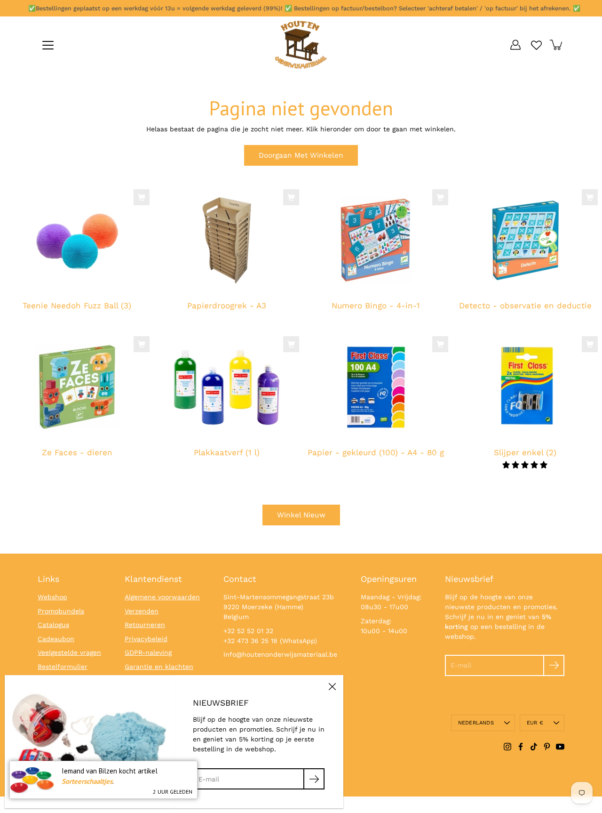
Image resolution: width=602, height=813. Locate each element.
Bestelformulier (62, 666)
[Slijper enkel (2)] (525, 387)
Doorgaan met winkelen (301, 155)
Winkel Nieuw (301, 515)
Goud (273, 480)
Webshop (52, 597)
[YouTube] (560, 746)
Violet (235, 480)
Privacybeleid (146, 639)
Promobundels (61, 611)
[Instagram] (507, 746)
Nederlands (476, 723)
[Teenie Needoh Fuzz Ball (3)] (77, 240)
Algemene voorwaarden (162, 597)
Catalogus (53, 624)
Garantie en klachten (159, 666)
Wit (170, 480)
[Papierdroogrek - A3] (226, 240)
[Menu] (48, 45)
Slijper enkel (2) (525, 452)
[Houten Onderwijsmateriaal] (301, 44)
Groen (207, 480)
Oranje (226, 480)
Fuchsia (254, 480)
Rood (188, 480)
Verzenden (141, 611)
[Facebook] (520, 746)
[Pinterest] (547, 746)
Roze (245, 480)
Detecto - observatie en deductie (525, 306)
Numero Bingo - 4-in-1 (376, 306)
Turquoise (264, 480)
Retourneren (145, 624)
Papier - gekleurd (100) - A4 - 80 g (376, 452)
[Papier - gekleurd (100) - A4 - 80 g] (375, 387)
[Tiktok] (534, 746)
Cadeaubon (56, 639)
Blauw (198, 480)
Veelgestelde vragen (69, 652)
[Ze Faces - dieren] (77, 387)
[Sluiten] (332, 686)
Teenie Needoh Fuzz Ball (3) (77, 306)
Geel (179, 480)
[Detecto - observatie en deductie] (525, 240)
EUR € (535, 723)
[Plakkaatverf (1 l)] (226, 387)
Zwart (217, 480)
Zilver (282, 480)
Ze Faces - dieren (77, 452)
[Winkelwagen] (556, 44)
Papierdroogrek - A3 (226, 306)
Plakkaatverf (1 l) (226, 452)
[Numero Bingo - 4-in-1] (375, 240)
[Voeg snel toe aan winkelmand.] (142, 197)
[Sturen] (553, 665)
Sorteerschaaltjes (87, 781)
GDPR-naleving (148, 652)
